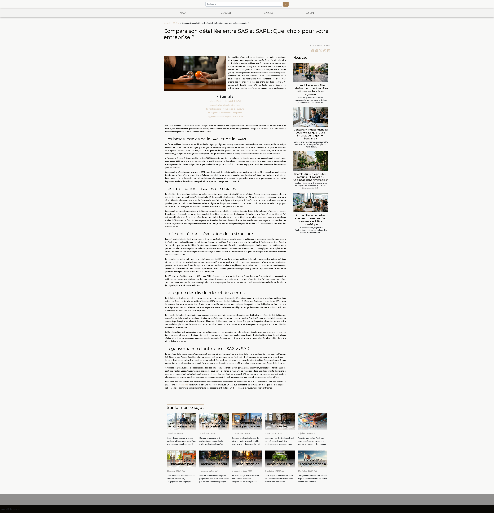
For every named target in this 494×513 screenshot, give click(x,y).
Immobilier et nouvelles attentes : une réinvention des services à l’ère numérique (310, 220)
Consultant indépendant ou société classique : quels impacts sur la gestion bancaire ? (311, 134)
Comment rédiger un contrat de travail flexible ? (215, 426)
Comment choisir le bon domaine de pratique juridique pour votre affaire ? (182, 428)
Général (310, 13)
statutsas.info (182, 385)
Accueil (167, 23)
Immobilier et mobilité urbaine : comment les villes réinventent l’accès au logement (310, 90)
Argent (184, 13)
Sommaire (226, 96)
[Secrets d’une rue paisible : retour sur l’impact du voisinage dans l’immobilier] (310, 161)
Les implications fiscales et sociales (225, 105)
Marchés (268, 13)
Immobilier (225, 13)
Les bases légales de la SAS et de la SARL (225, 101)
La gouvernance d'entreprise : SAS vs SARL (225, 116)
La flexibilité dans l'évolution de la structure (225, 109)
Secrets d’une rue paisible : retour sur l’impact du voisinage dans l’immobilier (311, 176)
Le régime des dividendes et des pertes (225, 113)
